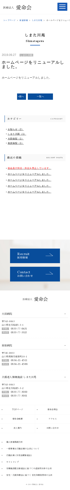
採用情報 (23, 255)
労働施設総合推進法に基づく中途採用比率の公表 (29, 469)
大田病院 (16, 138)
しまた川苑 (37, 20)
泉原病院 (16, 143)
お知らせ (16, 129)
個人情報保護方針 (14, 442)
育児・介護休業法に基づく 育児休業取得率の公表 (29, 475)
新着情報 (24, 20)
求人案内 (17, 428)
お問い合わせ (25, 274)
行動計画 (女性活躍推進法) (19, 455)
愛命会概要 (17, 419)
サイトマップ (12, 462)
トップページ (9, 20)
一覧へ (40, 96)
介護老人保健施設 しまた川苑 (19, 377)
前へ (21, 96)
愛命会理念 (52, 410)
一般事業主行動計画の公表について (22, 449)
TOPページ (17, 410)
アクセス (52, 419)
